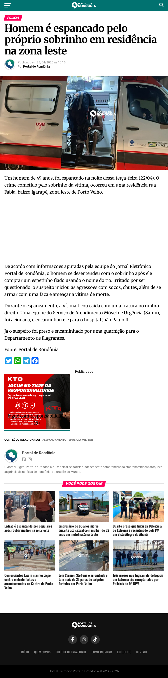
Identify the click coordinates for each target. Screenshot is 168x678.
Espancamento (55, 440)
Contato (141, 652)
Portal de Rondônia (36, 66)
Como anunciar (102, 652)
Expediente (124, 652)
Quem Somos (42, 652)
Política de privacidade (71, 652)
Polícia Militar (81, 440)
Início (25, 652)
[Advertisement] (84, 230)
